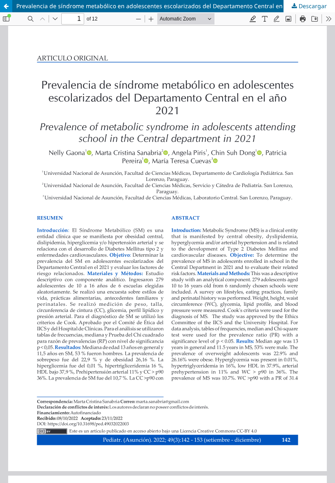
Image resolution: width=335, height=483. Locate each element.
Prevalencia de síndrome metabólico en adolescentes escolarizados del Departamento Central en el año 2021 (166, 6)
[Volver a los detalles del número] (6, 6)
